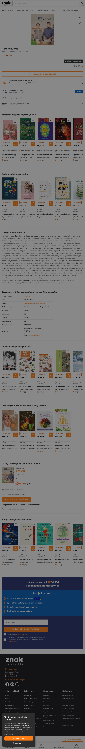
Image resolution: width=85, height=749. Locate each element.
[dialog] (18, 730)
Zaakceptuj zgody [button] (19, 738)
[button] (18, 743)
